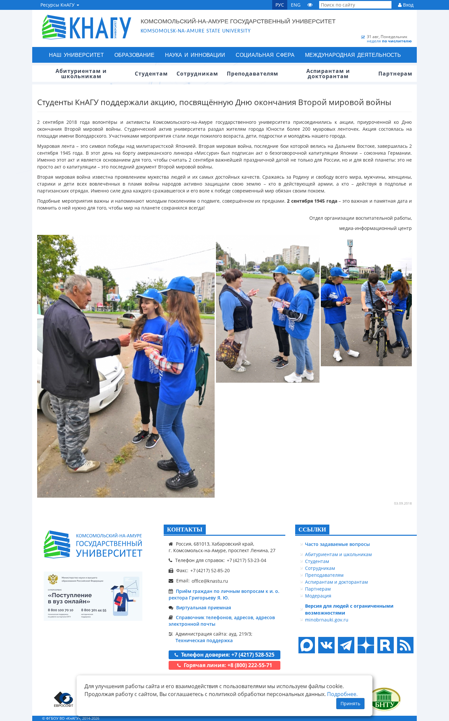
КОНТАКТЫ (184, 529)
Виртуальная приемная (203, 607)
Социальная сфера (265, 54)
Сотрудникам (320, 568)
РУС (279, 5)
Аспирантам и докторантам (336, 582)
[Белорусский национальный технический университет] (383, 699)
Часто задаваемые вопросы (337, 544)
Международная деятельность (353, 54)
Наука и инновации (195, 54)
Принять (350, 703)
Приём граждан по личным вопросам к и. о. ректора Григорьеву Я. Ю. (224, 594)
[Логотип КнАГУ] (93, 544)
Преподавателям (324, 575)
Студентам (317, 561)
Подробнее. (342, 694)
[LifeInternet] (403, 718)
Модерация (318, 596)
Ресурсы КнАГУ (58, 5)
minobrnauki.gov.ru (326, 620)
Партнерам (318, 589)
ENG (295, 5)
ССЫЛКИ (312, 529)
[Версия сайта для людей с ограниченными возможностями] (310, 5)
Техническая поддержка (204, 640)
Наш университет (76, 54)
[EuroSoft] (64, 699)
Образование (134, 54)
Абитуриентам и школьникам (338, 554)
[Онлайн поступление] (93, 596)
